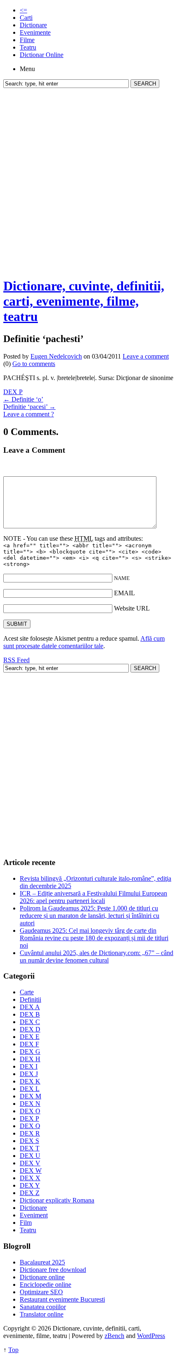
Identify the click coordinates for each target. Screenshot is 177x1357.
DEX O (30, 1111)
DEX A (30, 1006)
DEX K (30, 1081)
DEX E (30, 1036)
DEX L (30, 1088)
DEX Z (30, 1192)
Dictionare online (42, 1277)
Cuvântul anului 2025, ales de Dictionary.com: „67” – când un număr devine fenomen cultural (96, 956)
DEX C (30, 1021)
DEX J (29, 1073)
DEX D (30, 1029)
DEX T (30, 1148)
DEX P (13, 391)
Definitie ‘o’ (23, 399)
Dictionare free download (53, 1269)
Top (13, 1349)
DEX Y (30, 1185)
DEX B (30, 1014)
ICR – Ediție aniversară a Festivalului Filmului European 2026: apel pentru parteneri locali (93, 897)
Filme (27, 39)
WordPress (151, 1335)
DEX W (31, 1170)
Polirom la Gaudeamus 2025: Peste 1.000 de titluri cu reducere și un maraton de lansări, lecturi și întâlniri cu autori (89, 916)
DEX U (30, 1155)
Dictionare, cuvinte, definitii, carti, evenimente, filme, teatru (83, 301)
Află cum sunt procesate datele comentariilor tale (84, 642)
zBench (114, 1335)
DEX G (30, 1051)
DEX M (30, 1096)
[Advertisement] (88, 181)
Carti (26, 17)
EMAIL (124, 593)
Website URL (132, 608)
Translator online (41, 1314)
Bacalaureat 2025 (42, 1262)
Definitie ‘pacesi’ (29, 406)
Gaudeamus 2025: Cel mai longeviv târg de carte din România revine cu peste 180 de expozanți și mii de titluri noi (94, 938)
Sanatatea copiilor (43, 1306)
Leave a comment (146, 356)
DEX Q (30, 1125)
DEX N (30, 1103)
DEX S (29, 1140)
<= (23, 10)
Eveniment (34, 1215)
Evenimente (35, 32)
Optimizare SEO (41, 1291)
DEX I (28, 1066)
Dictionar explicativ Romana (57, 1200)
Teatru (28, 47)
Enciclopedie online (45, 1284)
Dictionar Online (41, 54)
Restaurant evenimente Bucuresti (62, 1299)
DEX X (30, 1177)
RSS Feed (16, 659)
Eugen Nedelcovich (56, 356)
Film (26, 1222)
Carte (27, 992)
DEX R (30, 1133)
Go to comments (33, 363)
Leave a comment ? (28, 414)
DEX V (30, 1163)
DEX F (29, 1044)
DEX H (30, 1058)
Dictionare (33, 25)
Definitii (30, 999)
